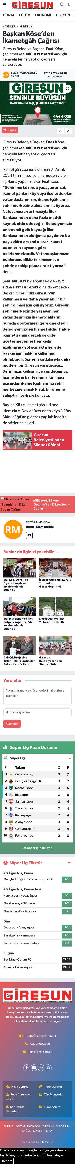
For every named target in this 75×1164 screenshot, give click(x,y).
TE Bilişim (47, 1142)
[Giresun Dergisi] (32, 5)
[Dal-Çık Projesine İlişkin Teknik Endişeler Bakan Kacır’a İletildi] (19, 645)
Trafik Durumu (53, 1086)
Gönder (12, 724)
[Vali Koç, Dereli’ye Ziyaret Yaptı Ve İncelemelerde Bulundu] (19, 567)
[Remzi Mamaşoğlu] (13, 529)
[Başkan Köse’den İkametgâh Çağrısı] (37, 103)
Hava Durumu (20, 1086)
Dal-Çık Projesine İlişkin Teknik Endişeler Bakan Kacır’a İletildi (19, 661)
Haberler (9, 26)
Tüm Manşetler (54, 1094)
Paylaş (12, 129)
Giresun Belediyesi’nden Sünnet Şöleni (50, 661)
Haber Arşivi (52, 1106)
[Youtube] (34, 1067)
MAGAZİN (62, 1126)
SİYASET (38, 1130)
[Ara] (62, 5)
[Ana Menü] (4, 5)
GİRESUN (63, 15)
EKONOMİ (43, 15)
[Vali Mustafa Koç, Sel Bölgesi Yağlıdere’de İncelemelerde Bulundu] (19, 606)
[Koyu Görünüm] (69, 5)
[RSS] (48, 1067)
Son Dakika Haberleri (15, 1109)
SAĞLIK (26, 1130)
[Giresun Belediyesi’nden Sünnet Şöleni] (55, 645)
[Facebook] (26, 1067)
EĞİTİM (24, 15)
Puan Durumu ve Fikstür (19, 1096)
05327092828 (40, 1043)
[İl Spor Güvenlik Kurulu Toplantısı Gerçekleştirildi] (55, 567)
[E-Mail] (29, 535)
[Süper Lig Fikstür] (70, 863)
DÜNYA (8, 15)
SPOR (49, 1130)
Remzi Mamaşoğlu (40, 526)
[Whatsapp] (41, 1067)
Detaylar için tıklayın (37, 848)
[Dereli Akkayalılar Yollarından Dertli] (55, 606)
